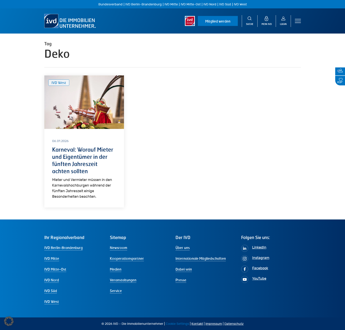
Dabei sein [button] (183, 269)
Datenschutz (234, 323)
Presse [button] (180, 280)
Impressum (213, 323)
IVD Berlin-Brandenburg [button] (63, 247)
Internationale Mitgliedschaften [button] (200, 258)
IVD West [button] (51, 301)
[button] (298, 21)
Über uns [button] (182, 247)
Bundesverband (110, 4)
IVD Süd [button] (50, 291)
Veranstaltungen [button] (123, 280)
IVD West (240, 4)
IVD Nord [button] (51, 280)
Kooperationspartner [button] (127, 258)
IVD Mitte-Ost (191, 4)
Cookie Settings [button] (177, 323)
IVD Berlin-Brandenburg (143, 4)
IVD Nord (209, 4)
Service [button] (116, 291)
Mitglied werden (217, 21)
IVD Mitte (171, 4)
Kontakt (197, 323)
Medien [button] (115, 269)
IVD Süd (225, 4)
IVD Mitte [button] (51, 258)
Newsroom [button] (118, 247)
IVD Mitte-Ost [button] (55, 269)
